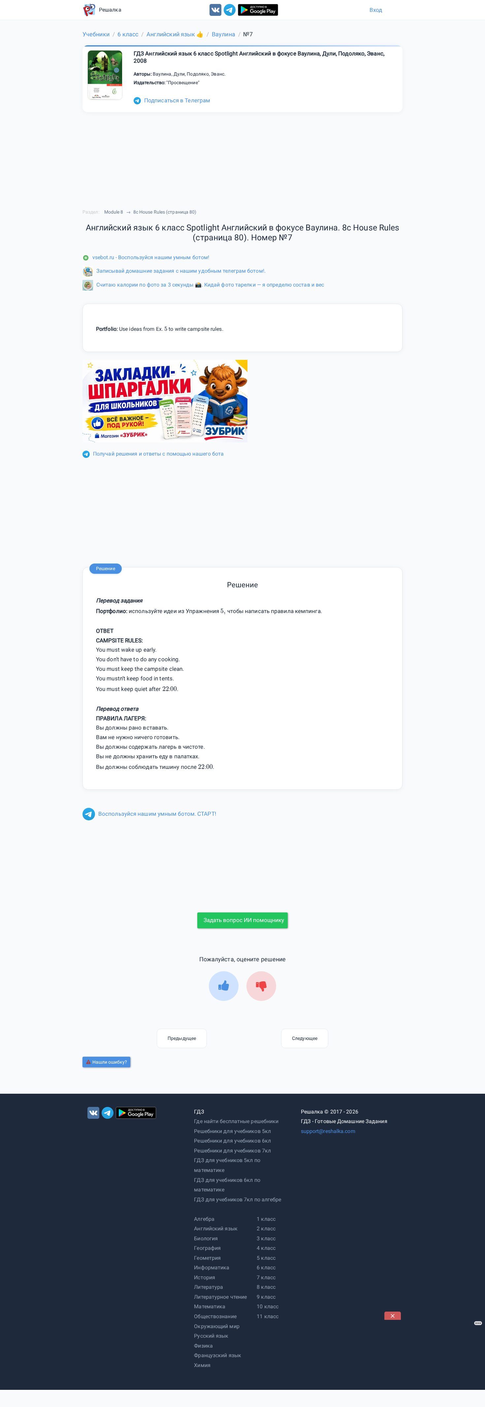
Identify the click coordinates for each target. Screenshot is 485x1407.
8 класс (266, 1287)
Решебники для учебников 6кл (232, 1141)
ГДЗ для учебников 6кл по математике (227, 1185)
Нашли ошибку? (109, 1062)
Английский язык (216, 1228)
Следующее (304, 1038)
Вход (376, 10)
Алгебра (204, 1219)
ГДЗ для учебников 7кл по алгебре (237, 1199)
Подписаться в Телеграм (177, 100)
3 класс (266, 1238)
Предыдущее (182, 1038)
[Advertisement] (433, 1361)
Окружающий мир (216, 1326)
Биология (206, 1238)
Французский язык (217, 1355)
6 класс (266, 1267)
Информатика (211, 1267)
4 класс (266, 1248)
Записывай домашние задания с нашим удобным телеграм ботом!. (181, 271)
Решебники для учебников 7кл (232, 1151)
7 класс (266, 1277)
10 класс (267, 1306)
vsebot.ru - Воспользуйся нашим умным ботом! (150, 257)
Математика (209, 1306)
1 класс (266, 1219)
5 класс (266, 1258)
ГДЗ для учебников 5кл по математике (227, 1165)
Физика (203, 1346)
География (207, 1248)
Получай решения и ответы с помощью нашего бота (158, 454)
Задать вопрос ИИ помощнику (244, 920)
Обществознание (215, 1316)
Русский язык (211, 1336)
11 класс (267, 1316)
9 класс (266, 1297)
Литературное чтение (220, 1297)
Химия (202, 1365)
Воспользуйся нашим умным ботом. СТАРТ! (157, 813)
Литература (208, 1287)
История (204, 1277)
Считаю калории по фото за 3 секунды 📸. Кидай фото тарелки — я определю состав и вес (210, 285)
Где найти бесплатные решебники (236, 1121)
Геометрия (207, 1258)
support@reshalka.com (328, 1131)
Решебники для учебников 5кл (232, 1131)
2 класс (266, 1228)
